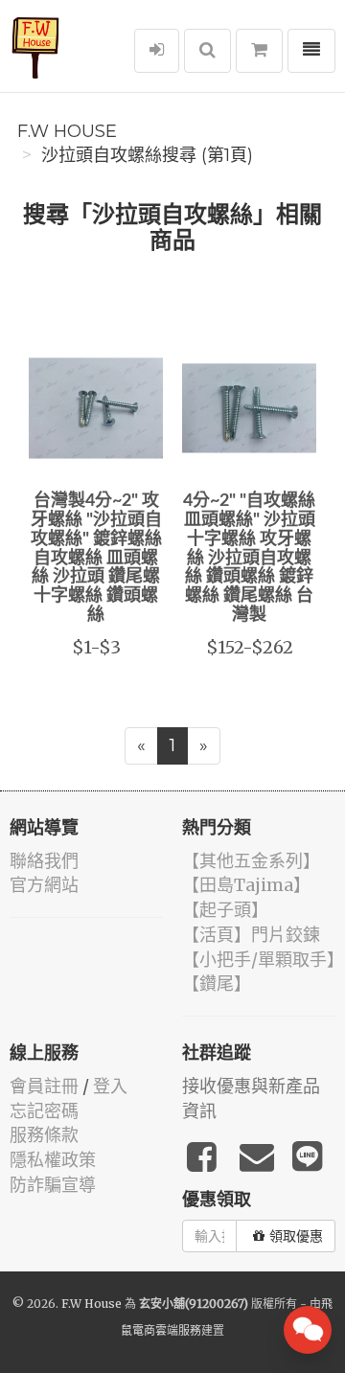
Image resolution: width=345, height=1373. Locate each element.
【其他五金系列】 (251, 861)
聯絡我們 (44, 861)
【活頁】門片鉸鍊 (251, 935)
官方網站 (44, 885)
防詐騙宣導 (53, 1185)
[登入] (156, 51)
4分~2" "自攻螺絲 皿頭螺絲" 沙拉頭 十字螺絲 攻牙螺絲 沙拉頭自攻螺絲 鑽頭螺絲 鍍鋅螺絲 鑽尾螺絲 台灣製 (249, 558)
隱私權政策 (53, 1160)
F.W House (67, 131)
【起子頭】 (225, 910)
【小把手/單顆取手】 (263, 960)
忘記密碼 (44, 1111)
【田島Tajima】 (246, 885)
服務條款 (44, 1135)
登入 (110, 1086)
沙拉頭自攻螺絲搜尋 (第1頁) (147, 155)
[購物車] (259, 51)
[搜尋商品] (207, 51)
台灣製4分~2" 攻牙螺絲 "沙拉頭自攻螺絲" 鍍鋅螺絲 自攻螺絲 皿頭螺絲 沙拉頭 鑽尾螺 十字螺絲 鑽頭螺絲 (96, 558)
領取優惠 (296, 1236)
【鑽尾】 (216, 984)
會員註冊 (44, 1086)
